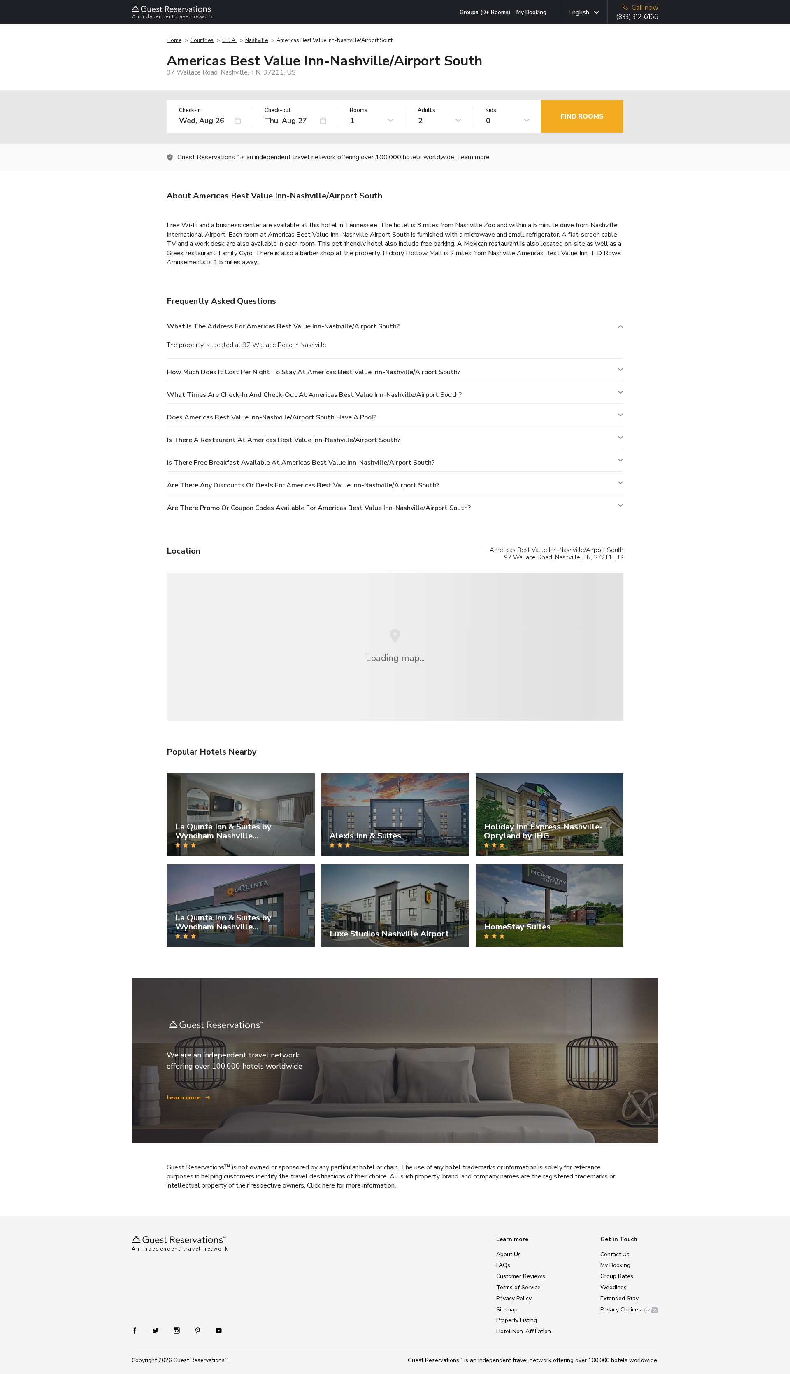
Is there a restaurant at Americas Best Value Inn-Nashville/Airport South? (283, 440)
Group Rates (616, 1276)
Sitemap (507, 1309)
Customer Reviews (520, 1276)
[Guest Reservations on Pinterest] (198, 1330)
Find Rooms (582, 116)
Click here (321, 1185)
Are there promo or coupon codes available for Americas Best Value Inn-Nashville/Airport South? (319, 507)
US (619, 557)
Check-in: (190, 110)
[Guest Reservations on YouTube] (215, 1330)
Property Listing (516, 1320)
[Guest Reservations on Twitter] (156, 1330)
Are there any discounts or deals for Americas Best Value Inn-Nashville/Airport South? (303, 485)
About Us (508, 1254)
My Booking (531, 12)
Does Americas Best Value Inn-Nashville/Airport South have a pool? (271, 417)
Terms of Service (518, 1287)
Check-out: (279, 110)
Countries (202, 40)
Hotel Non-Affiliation (523, 1331)
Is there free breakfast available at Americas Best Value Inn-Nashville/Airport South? (300, 462)
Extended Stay (619, 1298)
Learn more (473, 157)
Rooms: (359, 110)
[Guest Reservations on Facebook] (139, 1330)
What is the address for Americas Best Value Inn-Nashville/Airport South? (283, 326)
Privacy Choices (620, 1309)
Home (174, 40)
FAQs (503, 1265)
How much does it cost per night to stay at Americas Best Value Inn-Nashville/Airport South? (313, 372)
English (578, 12)
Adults (426, 110)
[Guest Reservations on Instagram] (177, 1330)
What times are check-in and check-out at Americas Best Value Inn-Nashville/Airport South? (314, 394)
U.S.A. (229, 40)
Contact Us (615, 1254)
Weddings (613, 1287)
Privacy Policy (514, 1298)
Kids (491, 110)
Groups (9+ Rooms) (485, 12)
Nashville (256, 40)
